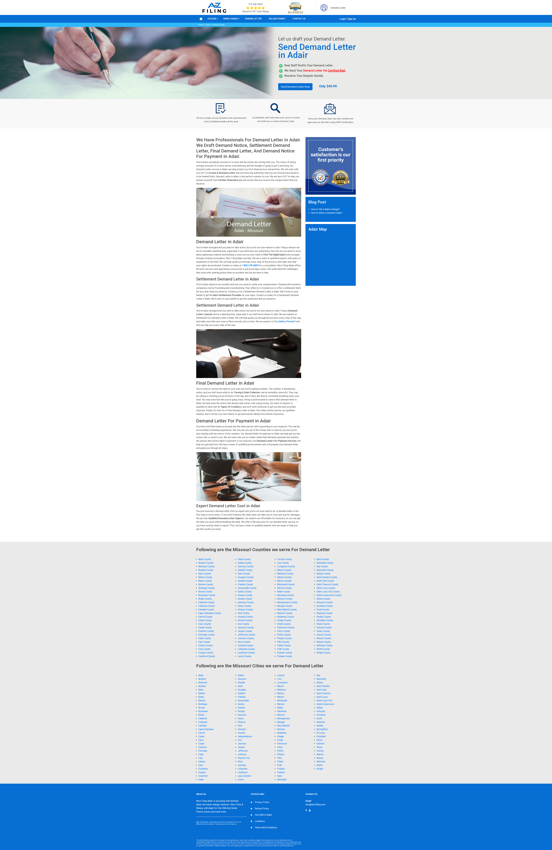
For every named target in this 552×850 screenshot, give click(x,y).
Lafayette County (246, 649)
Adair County (204, 559)
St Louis (321, 732)
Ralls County (323, 559)
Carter (201, 736)
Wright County (323, 652)
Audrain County (205, 570)
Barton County (205, 577)
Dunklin (241, 693)
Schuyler (321, 711)
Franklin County (245, 584)
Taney (319, 747)
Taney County (323, 631)
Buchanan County (206, 595)
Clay (200, 758)
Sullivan (320, 743)
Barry (201, 689)
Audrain (202, 686)
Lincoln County (284, 559)
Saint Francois (324, 693)
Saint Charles (323, 686)
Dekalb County (245, 570)
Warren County (324, 638)
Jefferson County (246, 634)
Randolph (281, 779)
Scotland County (325, 606)
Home (200, 25)
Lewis (241, 779)
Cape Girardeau (206, 729)
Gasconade (243, 700)
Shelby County (324, 616)
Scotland (321, 715)
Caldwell (202, 718)
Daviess (242, 679)
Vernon (320, 750)
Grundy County (245, 598)
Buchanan (203, 711)
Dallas (241, 675)
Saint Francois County (327, 584)
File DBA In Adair (263, 815)
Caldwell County (206, 602)
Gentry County (245, 591)
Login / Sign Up (348, 19)
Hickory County (245, 609)
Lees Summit (244, 776)
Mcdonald (282, 700)
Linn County (283, 562)
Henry (241, 718)
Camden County (206, 609)
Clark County (204, 638)
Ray (318, 675)
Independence (245, 736)
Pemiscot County (285, 627)
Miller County (283, 591)
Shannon (321, 722)
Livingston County (286, 566)
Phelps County (284, 638)
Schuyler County (325, 602)
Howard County (245, 616)
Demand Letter (253, 19)
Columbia (203, 768)
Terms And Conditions (266, 827)
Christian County (206, 634)
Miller (280, 707)
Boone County (205, 591)
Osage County (284, 620)
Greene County (245, 595)
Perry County (283, 631)
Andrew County (205, 562)
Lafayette (242, 768)
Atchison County (206, 566)
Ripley (320, 682)
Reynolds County (325, 570)
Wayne (320, 758)
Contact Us (299, 19)
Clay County (204, 642)
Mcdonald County (286, 584)
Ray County (322, 566)
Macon (280, 686)
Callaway (202, 722)
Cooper (202, 772)
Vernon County (324, 634)
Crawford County (206, 656)
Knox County (244, 642)
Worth (319, 765)
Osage (280, 736)
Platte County (284, 645)
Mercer (280, 704)
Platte (280, 761)
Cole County (204, 649)
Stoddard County (325, 620)
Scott (319, 718)
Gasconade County (247, 588)
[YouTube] (306, 810)
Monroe (281, 715)
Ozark (280, 740)
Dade (201, 779)
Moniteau (281, 711)
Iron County (243, 624)
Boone (201, 707)
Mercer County (284, 588)
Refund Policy (262, 808)
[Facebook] (310, 810)
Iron (240, 740)
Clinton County (205, 645)
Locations (260, 821)
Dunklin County (245, 580)
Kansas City (244, 758)
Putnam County (284, 656)
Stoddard (321, 736)
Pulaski (281, 768)
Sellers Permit (277, 19)
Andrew (202, 679)
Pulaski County (284, 652)
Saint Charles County (327, 577)
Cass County (204, 624)
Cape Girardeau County (209, 613)
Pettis (280, 750)
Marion (280, 697)
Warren (320, 754)
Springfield (322, 729)
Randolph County (325, 562)
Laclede (242, 765)
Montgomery (283, 718)
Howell (241, 732)
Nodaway (281, 732)
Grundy (241, 711)
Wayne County (324, 642)
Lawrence (243, 772)
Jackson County (246, 627)
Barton (201, 693)
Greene (241, 707)
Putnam (281, 772)
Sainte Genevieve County (329, 595)
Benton (201, 700)
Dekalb (241, 682)
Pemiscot (282, 743)
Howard (242, 729)
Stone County (323, 624)
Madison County (285, 573)
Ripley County (323, 573)
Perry (280, 747)
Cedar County (205, 627)
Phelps (280, 754)
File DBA (212, 19)
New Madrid (283, 725)
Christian (202, 750)
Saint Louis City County (328, 591)
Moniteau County (285, 595)
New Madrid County (287, 609)
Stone (319, 740)
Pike (279, 758)
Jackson (242, 743)
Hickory (241, 722)
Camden (202, 725)
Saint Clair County (325, 580)
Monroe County (284, 598)
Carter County (205, 620)
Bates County (205, 580)
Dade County (244, 559)
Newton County (284, 613)
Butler (201, 715)
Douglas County (246, 577)
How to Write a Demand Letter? (326, 212)
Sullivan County (324, 627)
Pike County (283, 642)
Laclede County (245, 645)
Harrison (242, 715)
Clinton (201, 761)
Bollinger (202, 704)
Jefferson (243, 750)
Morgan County (284, 606)
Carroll (201, 732)
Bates (201, 697)
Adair (208, 25)
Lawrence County (246, 652)
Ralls (279, 776)
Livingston (282, 682)
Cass (201, 740)
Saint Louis (322, 697)
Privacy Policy (262, 802)
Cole (200, 765)
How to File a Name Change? (325, 209)
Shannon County (324, 613)
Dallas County (245, 562)
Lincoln (280, 675)
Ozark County (284, 624)
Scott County (323, 609)
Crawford (203, 776)
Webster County (325, 645)
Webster (321, 761)
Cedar (201, 743)
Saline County (323, 598)
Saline (320, 707)
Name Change (230, 19)
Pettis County (284, 634)
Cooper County (205, 652)
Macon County (284, 570)
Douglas (242, 689)
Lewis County (244, 656)
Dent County (244, 573)
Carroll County (205, 616)
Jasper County (245, 631)
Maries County (284, 577)
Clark (200, 754)
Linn (279, 679)
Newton (281, 729)
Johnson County (246, 638)
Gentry (241, 704)
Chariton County (206, 631)
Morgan (281, 722)
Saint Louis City (324, 700)
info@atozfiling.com (315, 804)
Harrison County (246, 602)
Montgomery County (287, 602)
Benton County (205, 584)
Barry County (204, 573)
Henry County (244, 606)
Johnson (242, 754)
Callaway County (206, 606)
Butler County (205, 598)
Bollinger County (206, 588)
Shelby (320, 725)
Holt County (243, 613)
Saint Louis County (326, 588)
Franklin (242, 697)
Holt (240, 725)
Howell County (245, 620)
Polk (279, 765)
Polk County (283, 649)
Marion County (284, 580)
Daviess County (246, 566)
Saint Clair (322, 689)
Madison (281, 689)
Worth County (323, 649)
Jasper (241, 747)
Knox (240, 761)
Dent (240, 686)
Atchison (202, 682)
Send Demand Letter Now (295, 86)
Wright (320, 768)
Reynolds (321, 679)
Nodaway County (285, 616)
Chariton (202, 747)
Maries (280, 693)
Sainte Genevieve (325, 704)
